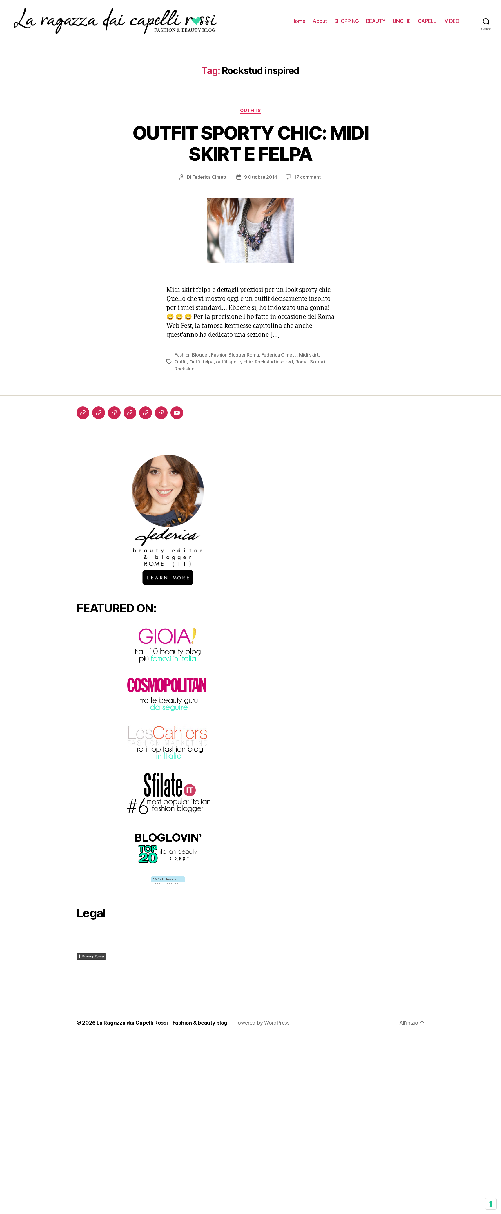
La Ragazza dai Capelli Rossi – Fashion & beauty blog (162, 1023)
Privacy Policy (93, 956)
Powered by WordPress (262, 1023)
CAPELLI (428, 21)
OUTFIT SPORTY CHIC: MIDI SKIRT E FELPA (250, 143)
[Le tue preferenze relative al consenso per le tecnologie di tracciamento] (490, 1203)
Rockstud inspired (274, 362)
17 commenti (308, 177)
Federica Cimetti (210, 177)
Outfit (181, 362)
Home (298, 21)
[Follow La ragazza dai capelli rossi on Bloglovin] (168, 880)
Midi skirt (309, 355)
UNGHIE (402, 21)
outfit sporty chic (234, 362)
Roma (301, 362)
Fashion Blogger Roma (235, 355)
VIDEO (452, 21)
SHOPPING (346, 21)
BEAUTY (376, 21)
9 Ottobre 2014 (260, 177)
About (320, 21)
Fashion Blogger (192, 355)
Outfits (250, 110)
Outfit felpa (201, 362)
